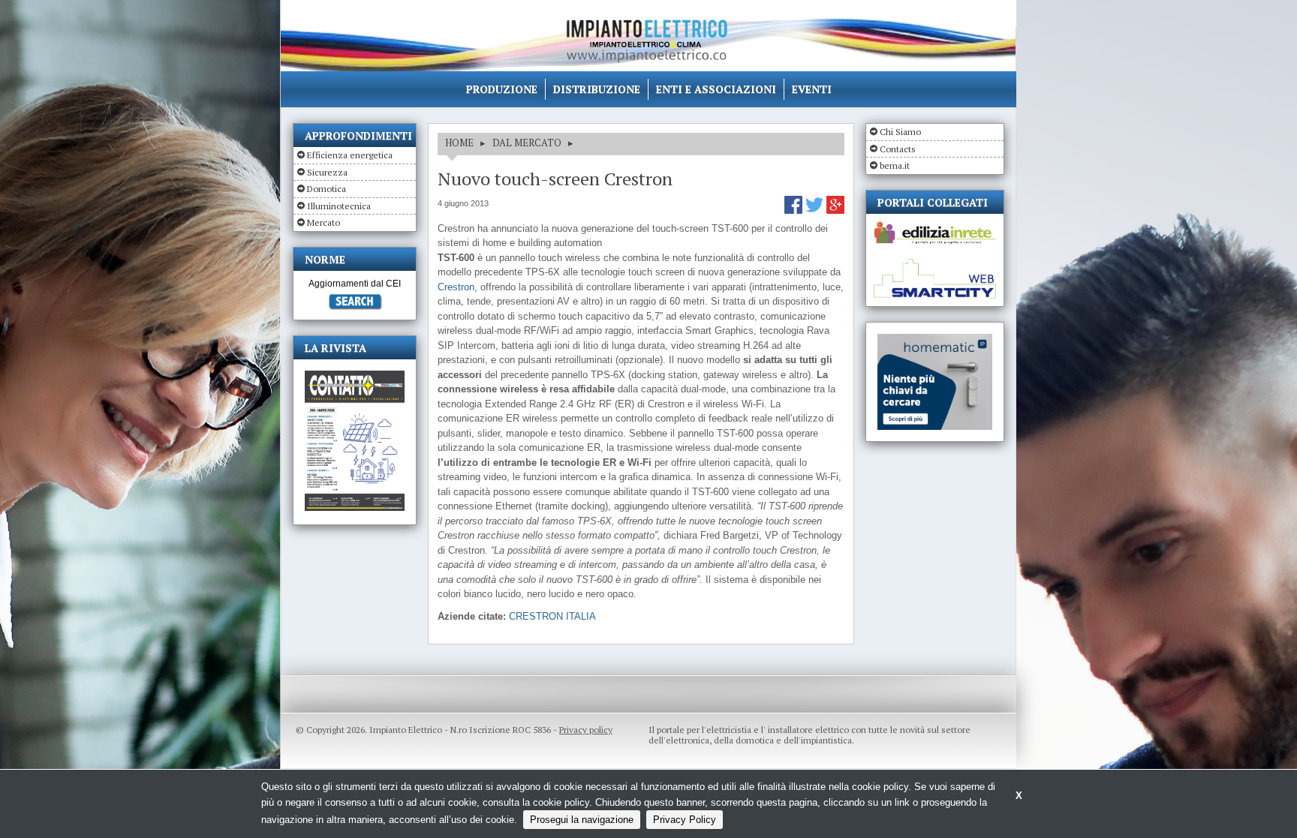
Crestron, (457, 287)
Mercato (323, 222)
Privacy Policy (684, 819)
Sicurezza (327, 172)
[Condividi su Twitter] (815, 210)
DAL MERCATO (526, 142)
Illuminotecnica (339, 206)
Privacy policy (585, 729)
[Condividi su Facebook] (794, 210)
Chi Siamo (900, 131)
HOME (459, 142)
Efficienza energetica (350, 155)
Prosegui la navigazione (581, 819)
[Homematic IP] (934, 340)
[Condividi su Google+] (835, 210)
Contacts (898, 149)
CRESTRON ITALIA (552, 616)
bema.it (895, 165)
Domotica (326, 188)
